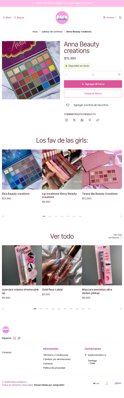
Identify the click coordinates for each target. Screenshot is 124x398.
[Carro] (120, 17)
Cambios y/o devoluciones (57, 359)
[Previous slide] (4, 216)
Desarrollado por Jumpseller (49, 385)
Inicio (35, 32)
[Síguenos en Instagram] (14, 338)
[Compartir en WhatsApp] (82, 120)
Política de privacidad (54, 368)
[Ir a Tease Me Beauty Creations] (102, 169)
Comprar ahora (93, 93)
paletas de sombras (52, 32)
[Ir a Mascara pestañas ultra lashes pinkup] (102, 265)
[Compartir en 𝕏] (74, 120)
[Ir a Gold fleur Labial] (62, 265)
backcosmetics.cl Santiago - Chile (97, 359)
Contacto (6, 352)
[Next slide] (119, 216)
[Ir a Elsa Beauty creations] (22, 169)
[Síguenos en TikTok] (19, 338)
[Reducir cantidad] (67, 74)
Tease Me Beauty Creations (100, 193)
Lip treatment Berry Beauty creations (59, 195)
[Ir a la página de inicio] (62, 18)
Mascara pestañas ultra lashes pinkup (97, 291)
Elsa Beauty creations (15, 193)
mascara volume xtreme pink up (20, 291)
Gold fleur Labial (52, 289)
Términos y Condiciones (55, 355)
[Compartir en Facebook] (66, 120)
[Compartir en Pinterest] (90, 120)
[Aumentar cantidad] (119, 74)
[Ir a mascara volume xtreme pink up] (22, 265)
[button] (44, 216)
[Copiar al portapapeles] (97, 120)
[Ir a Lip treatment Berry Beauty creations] (62, 169)
